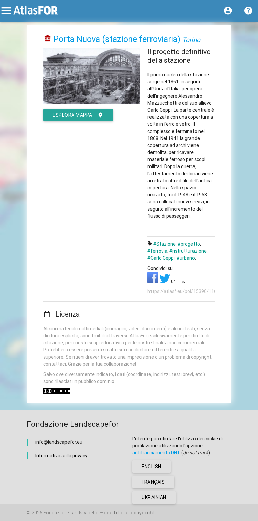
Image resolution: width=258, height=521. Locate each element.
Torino (191, 40)
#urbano (186, 258)
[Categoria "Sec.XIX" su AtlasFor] (48, 39)
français (153, 482)
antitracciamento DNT (156, 453)
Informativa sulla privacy (61, 456)
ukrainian (154, 497)
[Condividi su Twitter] (165, 281)
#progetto (189, 244)
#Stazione (164, 244)
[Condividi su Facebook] (153, 281)
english (151, 466)
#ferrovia (157, 251)
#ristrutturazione (188, 251)
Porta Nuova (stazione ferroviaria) (116, 39)
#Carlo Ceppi (161, 258)
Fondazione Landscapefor (71, 513)
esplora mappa (72, 115)
